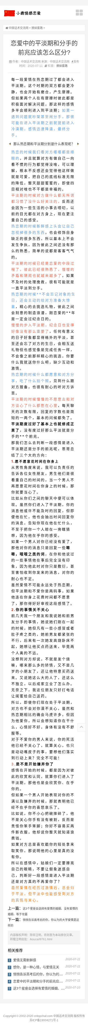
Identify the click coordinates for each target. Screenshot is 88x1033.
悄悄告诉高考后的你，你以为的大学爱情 (42, 974)
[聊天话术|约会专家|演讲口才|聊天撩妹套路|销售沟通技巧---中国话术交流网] (22, 13)
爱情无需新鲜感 (24, 960)
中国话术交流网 (18, 28)
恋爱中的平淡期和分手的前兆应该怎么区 (42, 981)
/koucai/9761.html (41, 939)
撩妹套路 (37, 28)
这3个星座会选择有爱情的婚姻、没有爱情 (43, 988)
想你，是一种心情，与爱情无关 (36, 967)
